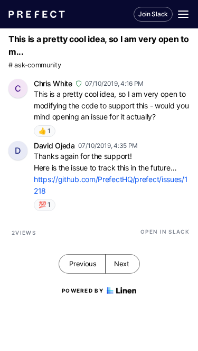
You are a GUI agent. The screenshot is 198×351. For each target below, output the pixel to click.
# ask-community (34, 65)
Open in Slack (165, 231)
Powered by (82, 290)
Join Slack (153, 14)
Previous (83, 263)
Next (121, 263)
